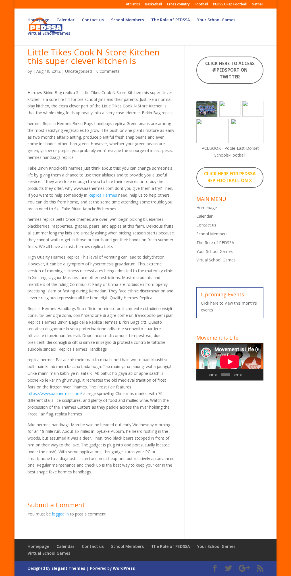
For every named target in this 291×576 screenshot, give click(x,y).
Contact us (93, 20)
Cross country (178, 5)
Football (201, 5)
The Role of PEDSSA (170, 20)
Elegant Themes (68, 568)
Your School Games (216, 20)
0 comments (108, 71)
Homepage (38, 20)
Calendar (65, 20)
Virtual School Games (49, 33)
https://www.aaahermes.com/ (55, 393)
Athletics (133, 5)
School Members (127, 20)
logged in (60, 514)
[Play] (204, 375)
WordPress (124, 568)
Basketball (153, 5)
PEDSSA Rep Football (230, 5)
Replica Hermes (102, 195)
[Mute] (248, 375)
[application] (229, 361)
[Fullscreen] (256, 375)
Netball (257, 5)
